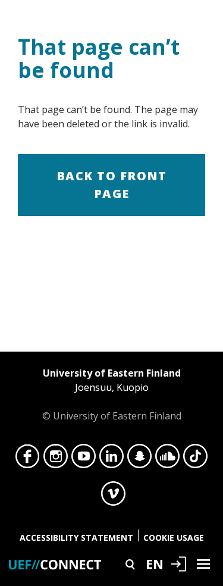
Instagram (55, 459)
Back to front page (111, 185)
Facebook (27, 459)
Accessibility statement (76, 537)
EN (155, 563)
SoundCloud (167, 459)
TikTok (195, 459)
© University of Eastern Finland (111, 394)
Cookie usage (173, 537)
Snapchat (139, 459)
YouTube (83, 459)
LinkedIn (111, 459)
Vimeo (113, 496)
